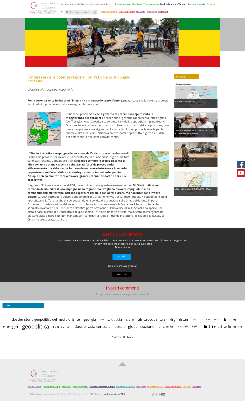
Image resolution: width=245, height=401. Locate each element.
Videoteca (163, 11)
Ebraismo (140, 11)
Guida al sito (83, 4)
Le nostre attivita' (155, 386)
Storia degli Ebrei (126, 11)
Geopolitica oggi (123, 4)
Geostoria (137, 4)
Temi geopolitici (151, 4)
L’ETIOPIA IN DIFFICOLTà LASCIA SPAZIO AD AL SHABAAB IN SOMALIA (195, 132)
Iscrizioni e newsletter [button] (101, 4)
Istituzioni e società (196, 4)
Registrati (122, 274)
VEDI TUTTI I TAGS (122, 336)
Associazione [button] (67, 4)
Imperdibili (152, 11)
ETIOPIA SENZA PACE (184, 101)
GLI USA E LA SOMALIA (185, 159)
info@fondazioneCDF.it (114, 394)
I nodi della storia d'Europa (172, 4)
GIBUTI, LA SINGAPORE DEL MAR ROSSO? (193, 189)
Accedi (121, 256)
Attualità (211, 4)
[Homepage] (61, 11)
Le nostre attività (108, 11)
